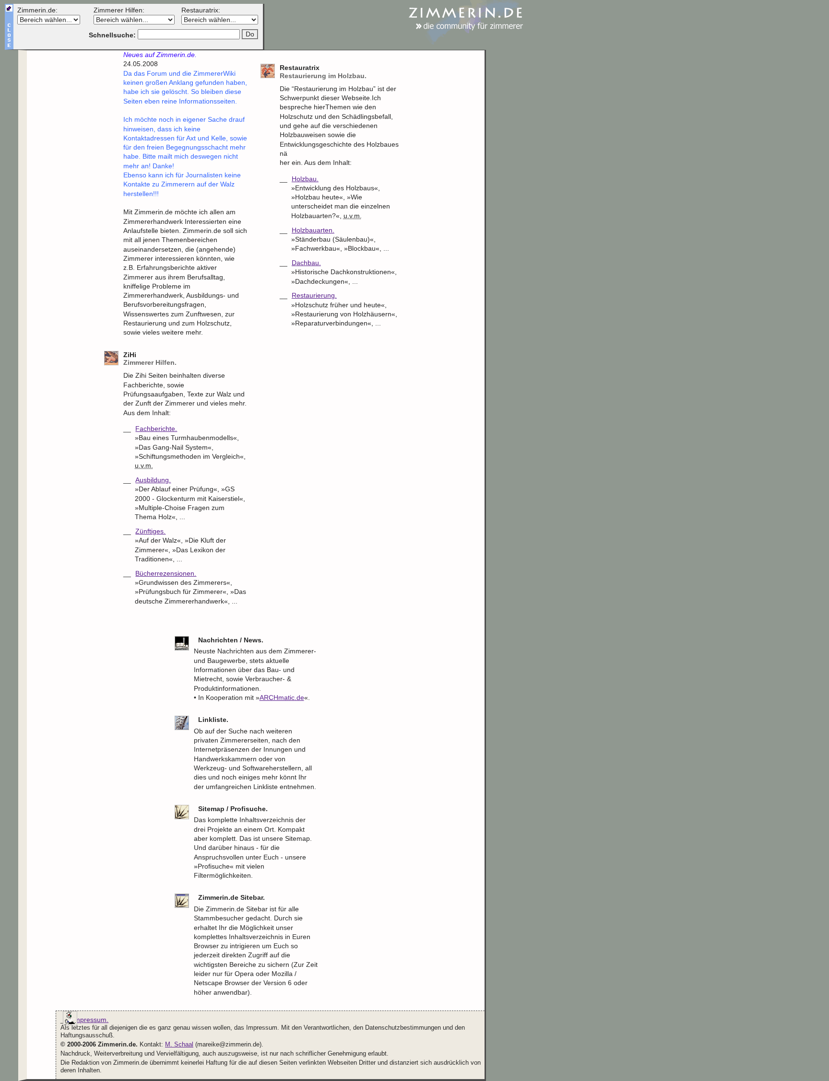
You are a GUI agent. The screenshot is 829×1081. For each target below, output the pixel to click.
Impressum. (90, 1019)
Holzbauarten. (313, 230)
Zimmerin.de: (37, 10)
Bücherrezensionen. (165, 573)
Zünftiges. (150, 531)
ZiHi (150, 359)
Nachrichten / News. (230, 640)
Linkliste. (213, 719)
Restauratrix (323, 72)
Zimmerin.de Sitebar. (231, 897)
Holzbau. (305, 179)
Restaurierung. (314, 295)
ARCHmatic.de (282, 697)
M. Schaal (179, 1044)
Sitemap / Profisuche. (233, 809)
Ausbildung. (153, 480)
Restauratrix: (200, 10)
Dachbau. (306, 263)
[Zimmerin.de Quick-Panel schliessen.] (9, 46)
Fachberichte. (156, 428)
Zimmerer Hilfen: (119, 10)
